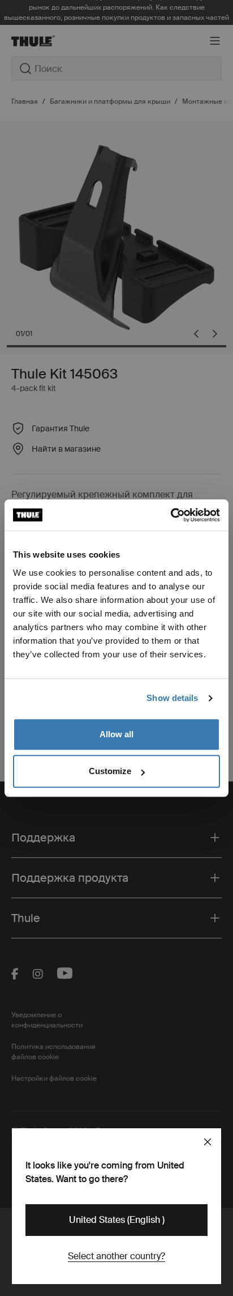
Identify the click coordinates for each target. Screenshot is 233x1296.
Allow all (116, 734)
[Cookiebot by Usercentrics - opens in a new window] (170, 515)
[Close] (207, 1142)
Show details (172, 698)
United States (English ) (117, 1220)
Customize (110, 771)
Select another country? (116, 1256)
